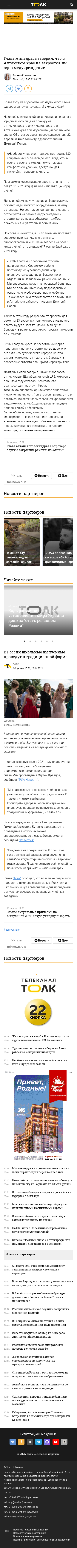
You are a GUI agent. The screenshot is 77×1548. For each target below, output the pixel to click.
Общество (18, 668)
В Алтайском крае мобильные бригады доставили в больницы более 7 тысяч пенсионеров (38, 1297)
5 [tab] (47, 641)
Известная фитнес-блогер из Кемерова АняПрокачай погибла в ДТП (38, 1334)
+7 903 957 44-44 (18, 1497)
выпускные (11, 929)
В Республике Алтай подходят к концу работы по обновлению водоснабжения (39, 1322)
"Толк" (17, 878)
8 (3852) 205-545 (18, 1507)
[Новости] (41, 476)
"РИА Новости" (28, 779)
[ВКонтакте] (18, 88)
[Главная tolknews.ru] (38, 4)
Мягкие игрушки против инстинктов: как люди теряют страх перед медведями (40, 1170)
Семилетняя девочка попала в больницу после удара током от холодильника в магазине (39, 1400)
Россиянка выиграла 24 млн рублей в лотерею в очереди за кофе (37, 1346)
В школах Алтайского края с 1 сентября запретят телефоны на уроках (38, 1218)
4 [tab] (41, 641)
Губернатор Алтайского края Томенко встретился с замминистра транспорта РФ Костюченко (41, 1415)
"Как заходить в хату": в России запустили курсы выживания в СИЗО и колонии (40, 1038)
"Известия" (26, 840)
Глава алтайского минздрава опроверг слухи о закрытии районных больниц (36, 448)
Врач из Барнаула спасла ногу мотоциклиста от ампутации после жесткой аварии (42, 1283)
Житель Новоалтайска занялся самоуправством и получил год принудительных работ (33, 1360)
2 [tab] (30, 641)
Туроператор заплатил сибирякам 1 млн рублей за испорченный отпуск (39, 1050)
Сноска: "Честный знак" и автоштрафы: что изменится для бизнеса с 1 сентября (41, 1241)
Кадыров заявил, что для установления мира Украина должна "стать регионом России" (36, 618)
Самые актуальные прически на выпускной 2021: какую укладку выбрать (38, 914)
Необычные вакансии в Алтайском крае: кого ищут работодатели (40, 1062)
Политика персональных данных (30, 1529)
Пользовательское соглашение (29, 1533)
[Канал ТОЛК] (63, 476)
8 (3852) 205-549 (18, 1511)
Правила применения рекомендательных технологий (41, 1539)
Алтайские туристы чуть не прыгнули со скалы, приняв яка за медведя (40, 1386)
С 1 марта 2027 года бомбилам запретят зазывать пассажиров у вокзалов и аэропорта (38, 1269)
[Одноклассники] (28, 88)
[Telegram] (9, 88)
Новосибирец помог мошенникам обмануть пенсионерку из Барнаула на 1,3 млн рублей (42, 1182)
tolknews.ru (19, 1467)
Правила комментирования (27, 1536)
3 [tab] (36, 641)
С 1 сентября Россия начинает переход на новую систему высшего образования (40, 1374)
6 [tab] (52, 641)
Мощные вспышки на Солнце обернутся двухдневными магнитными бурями (39, 1206)
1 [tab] (24, 641)
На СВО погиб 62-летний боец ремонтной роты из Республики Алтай (39, 1230)
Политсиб (18, 79)
